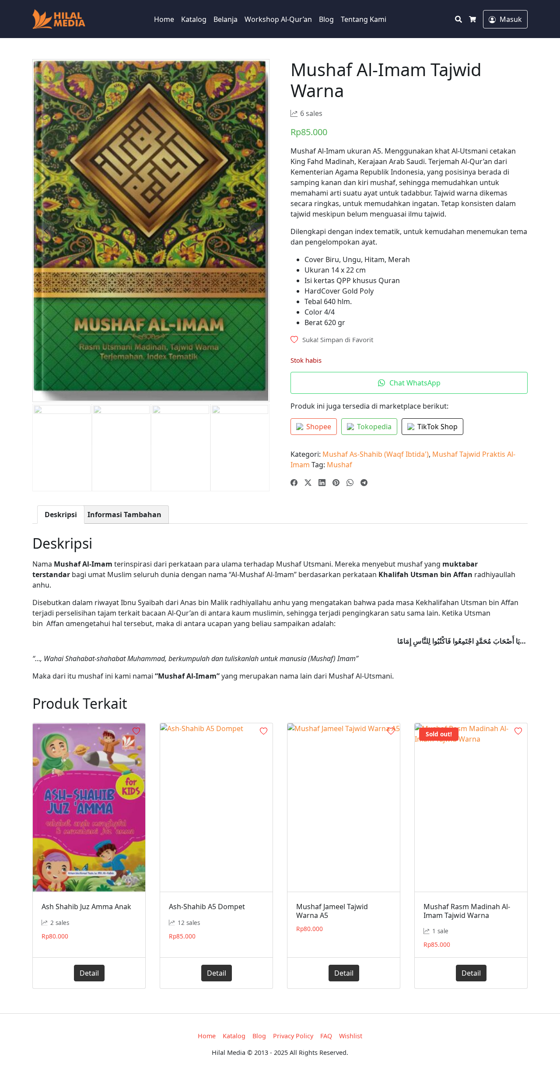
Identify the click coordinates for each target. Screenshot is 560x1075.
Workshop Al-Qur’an (278, 19)
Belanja (226, 19)
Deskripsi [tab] (61, 514)
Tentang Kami (363, 19)
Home (164, 19)
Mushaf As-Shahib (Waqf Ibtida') (375, 454)
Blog (326, 19)
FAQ (326, 1036)
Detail (89, 973)
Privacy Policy (293, 1036)
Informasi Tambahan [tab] (124, 514)
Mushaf (339, 464)
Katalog (193, 19)
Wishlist (350, 1036)
